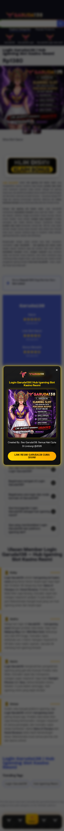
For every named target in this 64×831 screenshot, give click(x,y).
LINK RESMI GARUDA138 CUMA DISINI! (32, 456)
